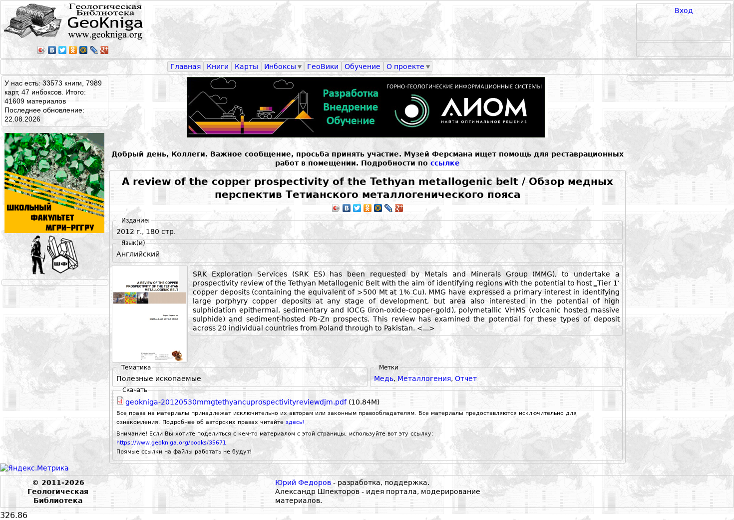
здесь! (295, 422)
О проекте (405, 66)
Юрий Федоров (303, 482)
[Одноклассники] (73, 50)
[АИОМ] (367, 107)
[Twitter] (62, 50)
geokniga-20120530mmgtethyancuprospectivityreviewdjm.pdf (236, 402)
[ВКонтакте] (52, 50)
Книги (218, 66)
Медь (383, 378)
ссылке (445, 163)
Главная (185, 66)
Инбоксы (280, 66)
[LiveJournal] (94, 50)
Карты (246, 66)
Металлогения (424, 378)
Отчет (466, 378)
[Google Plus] (104, 50)
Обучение (362, 66)
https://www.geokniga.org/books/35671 (171, 443)
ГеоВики (323, 66)
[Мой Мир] (83, 50)
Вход (684, 10)
